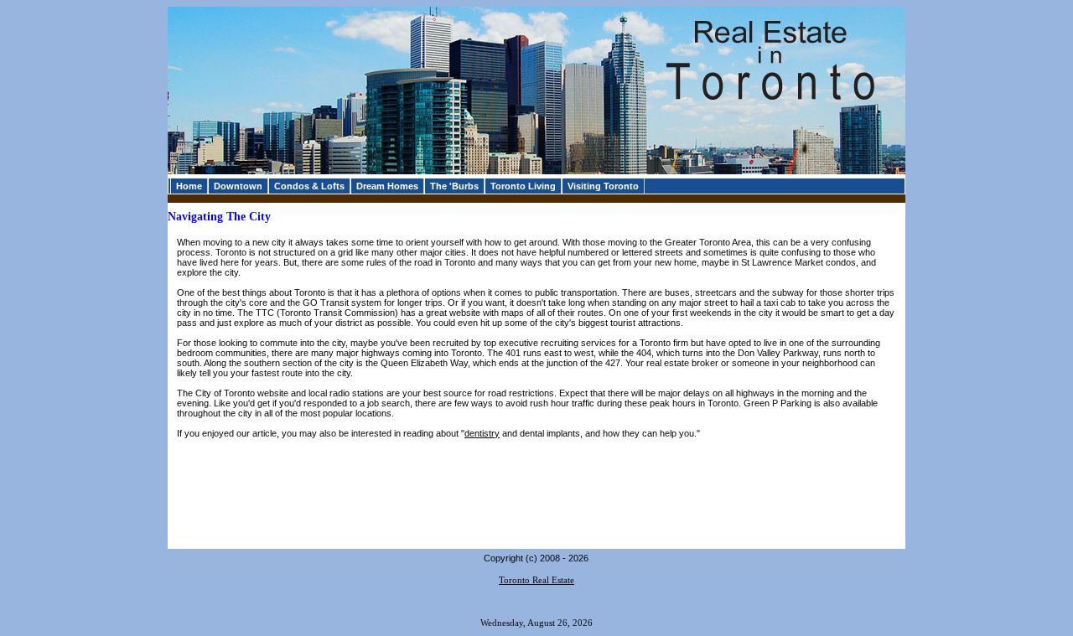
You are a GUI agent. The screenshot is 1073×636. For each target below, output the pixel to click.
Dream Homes (387, 186)
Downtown (238, 186)
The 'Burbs (454, 186)
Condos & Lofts (309, 186)
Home (189, 186)
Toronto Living (523, 186)
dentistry (482, 433)
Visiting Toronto (603, 186)
